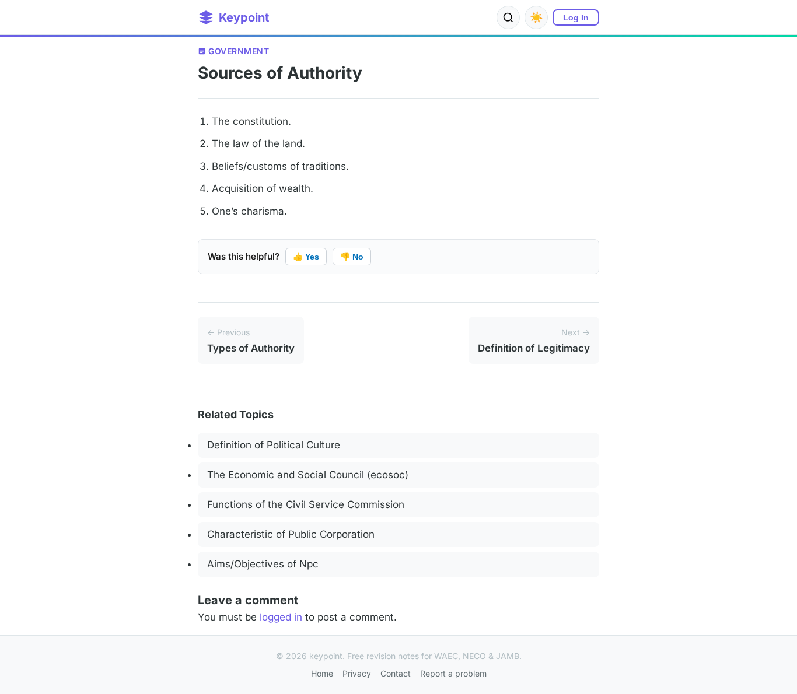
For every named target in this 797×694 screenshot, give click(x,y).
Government (238, 51)
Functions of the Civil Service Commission (305, 504)
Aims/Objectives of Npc (263, 564)
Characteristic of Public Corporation (291, 534)
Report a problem (453, 673)
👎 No (351, 256)
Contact (395, 673)
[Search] (508, 17)
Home (322, 673)
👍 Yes (306, 256)
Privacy (356, 673)
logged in (281, 617)
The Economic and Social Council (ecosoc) (307, 475)
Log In (576, 17)
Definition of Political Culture (273, 445)
